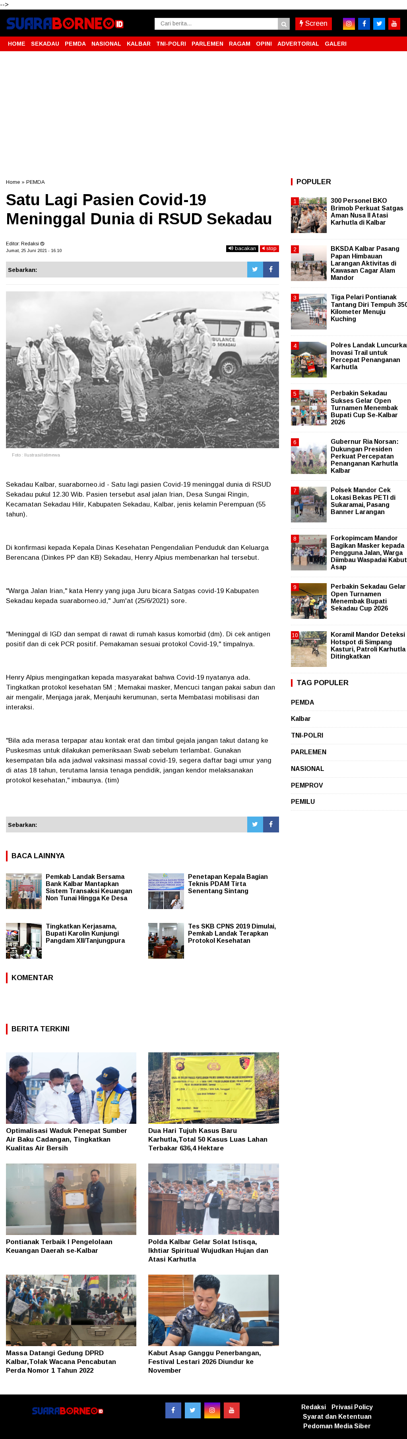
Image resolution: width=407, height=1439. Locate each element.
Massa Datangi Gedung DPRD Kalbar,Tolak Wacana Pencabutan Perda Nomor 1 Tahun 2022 (61, 1361)
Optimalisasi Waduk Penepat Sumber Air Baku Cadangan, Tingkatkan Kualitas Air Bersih (66, 1139)
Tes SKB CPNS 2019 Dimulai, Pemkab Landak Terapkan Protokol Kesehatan (232, 933)
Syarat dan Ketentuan (337, 1416)
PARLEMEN (207, 43)
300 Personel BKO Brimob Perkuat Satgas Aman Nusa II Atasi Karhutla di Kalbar (367, 211)
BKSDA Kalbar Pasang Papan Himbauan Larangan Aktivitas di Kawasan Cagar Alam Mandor (365, 263)
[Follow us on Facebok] (173, 1410)
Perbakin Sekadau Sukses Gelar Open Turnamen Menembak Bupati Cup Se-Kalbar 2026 (364, 408)
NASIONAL (106, 43)
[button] (393, 40)
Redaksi (313, 1407)
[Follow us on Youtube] (232, 1410)
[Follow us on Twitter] (193, 1410)
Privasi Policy (352, 1407)
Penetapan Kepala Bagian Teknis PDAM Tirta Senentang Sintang (228, 883)
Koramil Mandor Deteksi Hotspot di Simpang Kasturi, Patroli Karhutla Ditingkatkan (368, 645)
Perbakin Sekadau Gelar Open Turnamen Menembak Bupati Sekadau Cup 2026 (368, 597)
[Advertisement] (203, 114)
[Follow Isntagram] (212, 1410)
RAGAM (239, 43)
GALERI (336, 43)
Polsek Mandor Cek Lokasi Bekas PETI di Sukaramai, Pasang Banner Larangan (363, 501)
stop (271, 248)
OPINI (264, 43)
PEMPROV (307, 785)
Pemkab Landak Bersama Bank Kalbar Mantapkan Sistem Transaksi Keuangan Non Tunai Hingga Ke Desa (89, 887)
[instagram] (349, 24)
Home (13, 182)
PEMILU (303, 801)
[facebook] (364, 24)
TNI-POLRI (171, 43)
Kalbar (301, 718)
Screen (315, 23)
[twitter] (379, 24)
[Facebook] (271, 269)
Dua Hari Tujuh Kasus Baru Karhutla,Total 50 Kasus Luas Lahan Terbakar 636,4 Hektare (207, 1139)
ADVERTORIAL (298, 43)
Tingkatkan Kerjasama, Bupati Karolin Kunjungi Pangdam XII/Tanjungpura (85, 933)
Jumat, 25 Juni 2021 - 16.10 (34, 250)
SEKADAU (45, 43)
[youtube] (394, 24)
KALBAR (139, 43)
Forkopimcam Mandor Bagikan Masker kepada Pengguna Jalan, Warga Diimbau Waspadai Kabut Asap (369, 552)
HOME (16, 43)
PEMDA (75, 43)
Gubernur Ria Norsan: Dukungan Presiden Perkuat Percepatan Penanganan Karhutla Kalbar (365, 456)
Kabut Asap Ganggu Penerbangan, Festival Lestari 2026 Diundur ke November (204, 1361)
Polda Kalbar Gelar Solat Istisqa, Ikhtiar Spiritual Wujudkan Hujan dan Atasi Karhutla (208, 1250)
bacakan (244, 248)
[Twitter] (255, 269)
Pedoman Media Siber (337, 1426)
